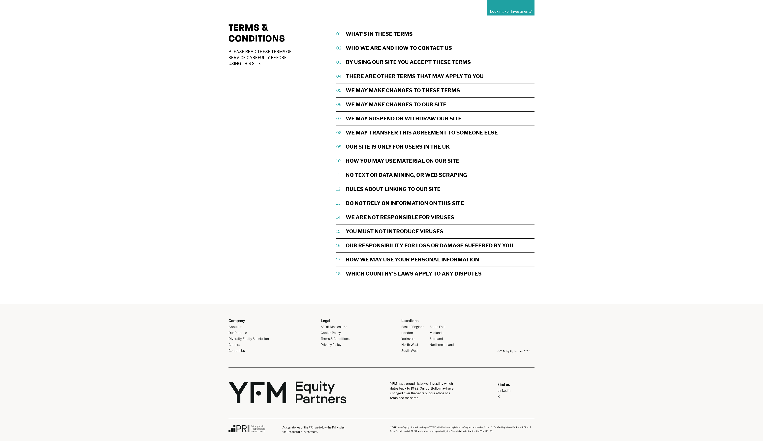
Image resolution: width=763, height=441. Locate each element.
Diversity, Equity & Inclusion (249, 339)
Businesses (447, 11)
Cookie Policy (331, 333)
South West (409, 351)
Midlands (436, 333)
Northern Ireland (442, 345)
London (407, 333)
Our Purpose (238, 333)
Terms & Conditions (335, 339)
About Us (382, 11)
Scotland (436, 339)
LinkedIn (504, 391)
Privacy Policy (331, 345)
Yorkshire (408, 339)
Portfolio (403, 11)
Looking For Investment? (511, 11)
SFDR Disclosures (334, 327)
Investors (424, 11)
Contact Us (471, 11)
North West (409, 345)
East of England (412, 327)
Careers (234, 345)
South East (437, 327)
